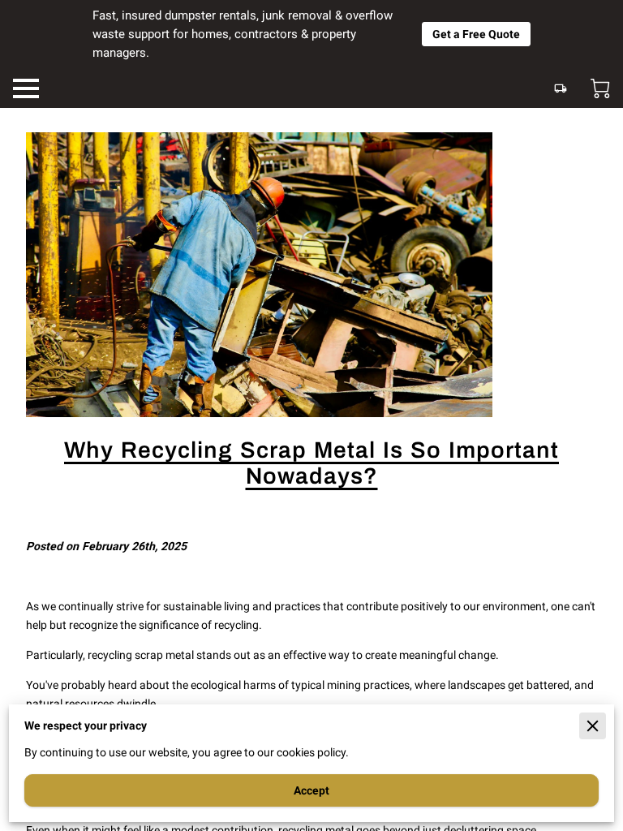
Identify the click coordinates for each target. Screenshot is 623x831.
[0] (600, 88)
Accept (311, 790)
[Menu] (26, 88)
